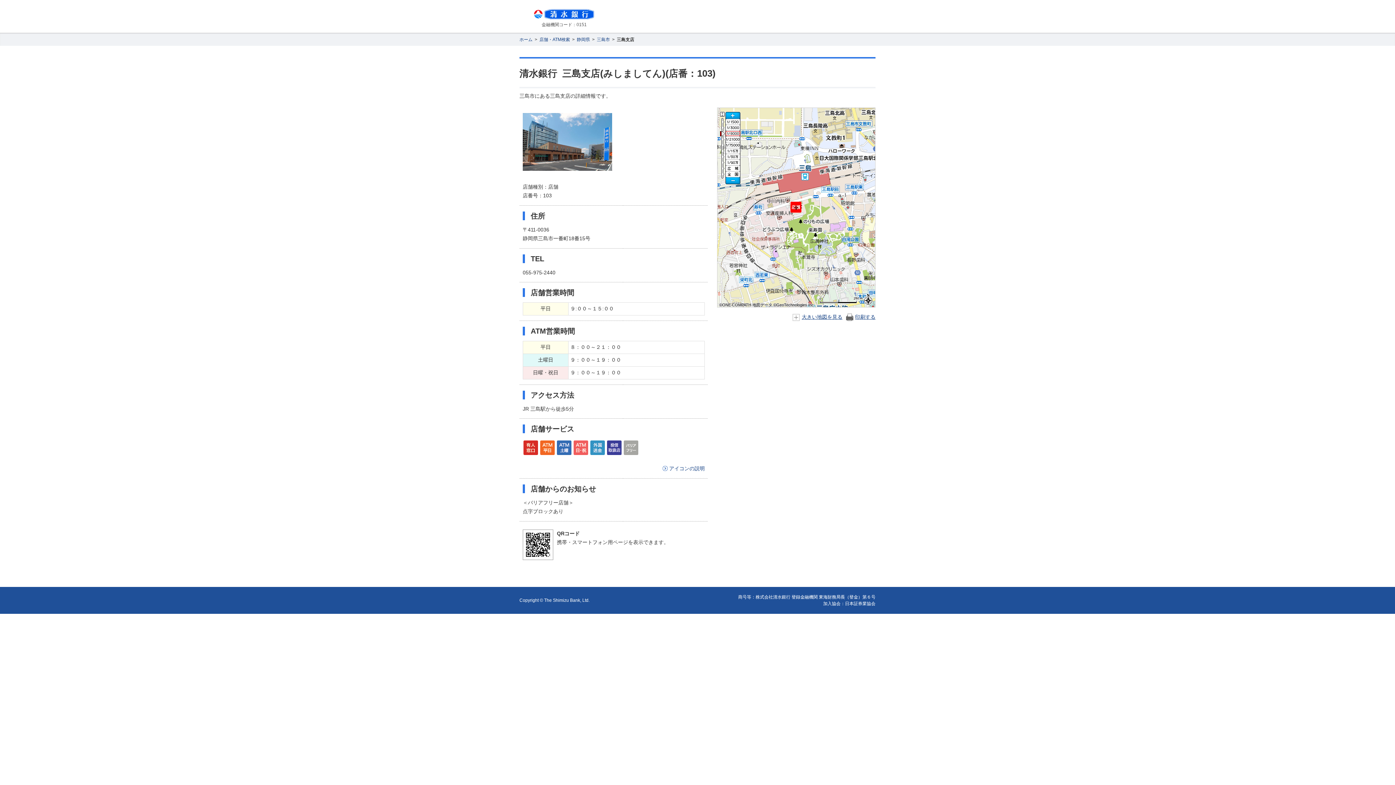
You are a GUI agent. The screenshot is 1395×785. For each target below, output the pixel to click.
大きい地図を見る (822, 317)
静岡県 (583, 39)
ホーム (526, 39)
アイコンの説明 (687, 468)
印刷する (865, 317)
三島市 (603, 39)
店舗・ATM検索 (554, 39)
